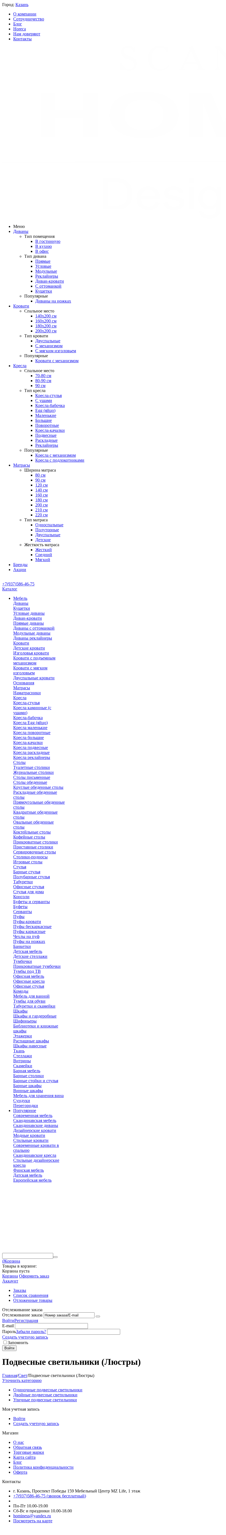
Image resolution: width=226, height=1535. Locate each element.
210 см (41, 510)
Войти (8, 1320)
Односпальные (49, 524)
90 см (40, 385)
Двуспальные (47, 340)
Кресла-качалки (50, 430)
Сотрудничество (28, 19)
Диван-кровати (49, 281)
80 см (40, 475)
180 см (41, 500)
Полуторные (47, 529)
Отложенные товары (32, 1300)
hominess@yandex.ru (32, 1515)
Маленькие (45, 415)
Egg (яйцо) (45, 410)
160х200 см (46, 321)
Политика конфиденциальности (43, 1467)
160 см (41, 495)
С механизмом (49, 345)
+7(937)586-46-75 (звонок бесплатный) (49, 1496)
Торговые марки (28, 1452)
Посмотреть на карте (32, 1520)
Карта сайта (24, 1457)
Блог (17, 24)
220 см (41, 514)
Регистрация (26, 1320)
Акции (19, 569)
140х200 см (46, 316)
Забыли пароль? (31, 1331)
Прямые (42, 261)
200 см (41, 505)
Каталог (9, 589)
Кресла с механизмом (55, 455)
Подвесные (46, 435)
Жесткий (43, 549)
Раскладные (46, 440)
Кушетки (43, 291)
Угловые (43, 266)
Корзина (10, 1276)
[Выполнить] (98, 1316)
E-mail (8, 1325)
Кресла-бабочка (50, 405)
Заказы (19, 1290)
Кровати (21, 306)
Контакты (22, 38)
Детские (43, 539)
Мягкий (42, 559)
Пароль (9, 1331)
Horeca (19, 29)
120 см (41, 485)
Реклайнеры (46, 276)
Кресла (19, 365)
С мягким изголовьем (55, 350)
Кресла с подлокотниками (59, 460)
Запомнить (18, 1342)
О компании (24, 14)
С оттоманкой (48, 286)
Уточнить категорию (22, 1380)
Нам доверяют (26, 33)
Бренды (20, 564)
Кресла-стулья (48, 395)
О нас (18, 1442)
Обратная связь (27, 1447)
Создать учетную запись (25, 1337)
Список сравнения (30, 1295)
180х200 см (46, 326)
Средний (43, 554)
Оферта (20, 1472)
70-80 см (43, 375)
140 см (41, 490)
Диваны (20, 231)
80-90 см (43, 380)
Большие (43, 420)
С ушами (43, 400)
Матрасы (21, 465)
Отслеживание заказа (22, 1315)
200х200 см (46, 330)
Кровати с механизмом (57, 360)
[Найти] (55, 1257)
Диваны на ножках (53, 301)
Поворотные (47, 425)
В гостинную (47, 241)
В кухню (43, 246)
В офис (42, 251)
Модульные (46, 271)
